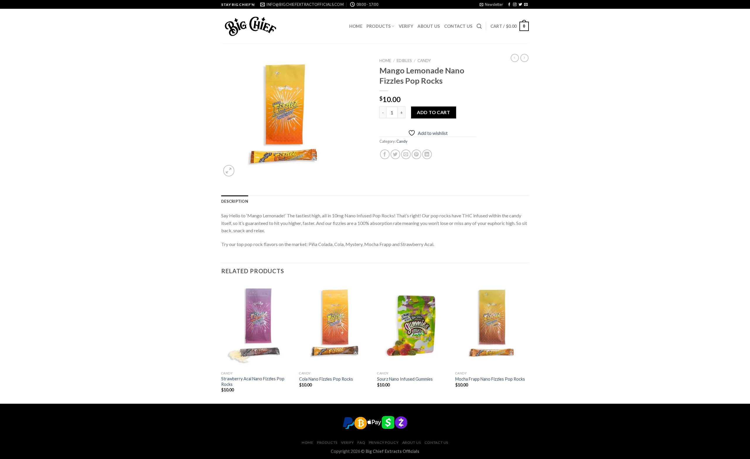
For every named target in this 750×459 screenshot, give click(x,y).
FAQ (361, 442)
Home (355, 26)
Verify (406, 26)
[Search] (479, 26)
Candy (424, 60)
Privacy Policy (384, 442)
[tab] (234, 201)
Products (379, 26)
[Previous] (221, 342)
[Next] (527, 342)
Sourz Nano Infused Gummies (405, 379)
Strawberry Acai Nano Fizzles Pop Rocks (252, 381)
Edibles (404, 60)
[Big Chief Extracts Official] (250, 26)
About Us (428, 26)
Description (234, 201)
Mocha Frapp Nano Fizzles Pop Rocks (490, 379)
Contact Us (458, 26)
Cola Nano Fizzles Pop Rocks (326, 379)
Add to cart (433, 112)
